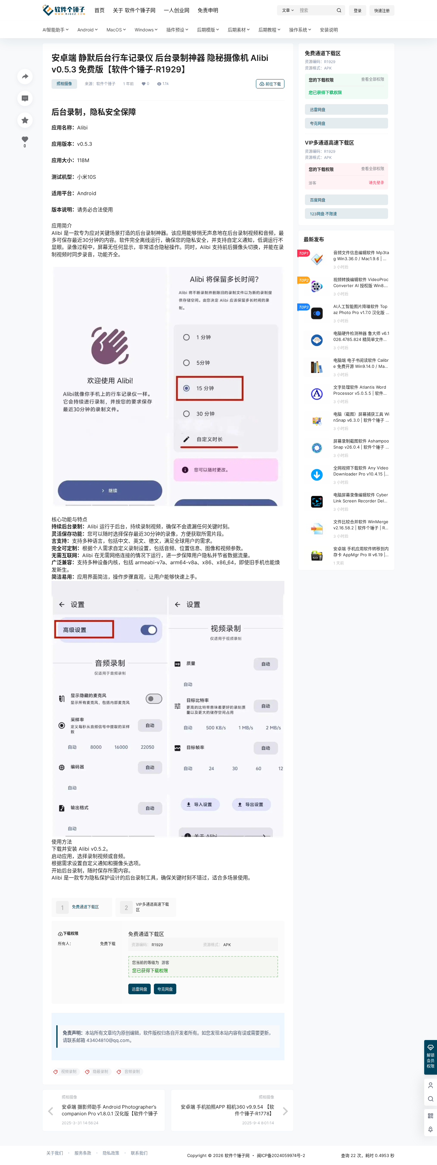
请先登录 (376, 182)
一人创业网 (176, 10)
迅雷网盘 (139, 989)
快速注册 (382, 10)
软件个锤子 (105, 84)
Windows (144, 29)
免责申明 (208, 10)
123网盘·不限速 (323, 213)
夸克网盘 (165, 989)
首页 (99, 10)
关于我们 (54, 1152)
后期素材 (237, 29)
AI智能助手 (54, 29)
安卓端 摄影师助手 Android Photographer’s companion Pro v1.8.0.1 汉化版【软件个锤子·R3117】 (110, 1113)
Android (85, 29)
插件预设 (175, 29)
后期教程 (267, 29)
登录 (358, 10)
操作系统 (298, 29)
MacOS (114, 29)
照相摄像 (64, 83)
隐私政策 (111, 1152)
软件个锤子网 (236, 1155)
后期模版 (206, 29)
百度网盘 (317, 200)
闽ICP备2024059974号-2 (281, 1155)
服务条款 (83, 1152)
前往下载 (273, 84)
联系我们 (139, 1152)
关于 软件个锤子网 (134, 10)
